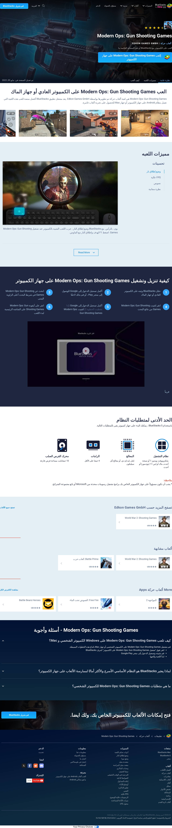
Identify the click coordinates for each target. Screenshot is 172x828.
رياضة (168, 796)
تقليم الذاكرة (123, 788)
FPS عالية (124, 794)
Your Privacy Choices (83, 826)
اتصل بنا (83, 759)
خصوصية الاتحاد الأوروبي (125, 818)
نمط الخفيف (123, 772)
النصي (125, 791)
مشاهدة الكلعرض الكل (9, 590)
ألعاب (136, 6)
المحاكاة (167, 792)
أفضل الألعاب (165, 770)
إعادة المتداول (123, 781)
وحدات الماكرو (122, 768)
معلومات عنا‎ (81, 752)
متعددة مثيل (123, 762)
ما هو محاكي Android (78, 780)
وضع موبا (124, 759)
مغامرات (167, 776)
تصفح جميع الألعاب (7, 507)
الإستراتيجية (166, 799)
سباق (168, 786)
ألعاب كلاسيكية (165, 780)
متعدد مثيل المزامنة (120, 765)
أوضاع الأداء (123, 784)
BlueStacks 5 (165, 755)
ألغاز (169, 783)
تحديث (41, 752)
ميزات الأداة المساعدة (119, 800)
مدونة (125, 6)
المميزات (148, 6)
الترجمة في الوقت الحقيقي (118, 775)
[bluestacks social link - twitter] (24, 766)
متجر (169, 759)
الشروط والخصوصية (164, 818)
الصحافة (83, 765)
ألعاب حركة (166, 43)
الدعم (98, 6)
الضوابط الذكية (122, 778)
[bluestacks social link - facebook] (30, 766)
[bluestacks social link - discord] (41, 766)
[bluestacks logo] (163, 5)
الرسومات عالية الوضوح (119, 797)
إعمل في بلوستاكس (78, 762)
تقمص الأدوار (166, 789)
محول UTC (124, 804)
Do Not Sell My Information (106, 818)
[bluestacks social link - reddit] (35, 766)
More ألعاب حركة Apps (155, 590)
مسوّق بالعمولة (110, 6)
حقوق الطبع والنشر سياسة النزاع (145, 818)
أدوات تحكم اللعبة (121, 752)
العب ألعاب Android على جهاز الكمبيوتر (71, 776)
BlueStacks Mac (164, 752)
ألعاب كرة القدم (164, 802)
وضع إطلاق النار (122, 755)
